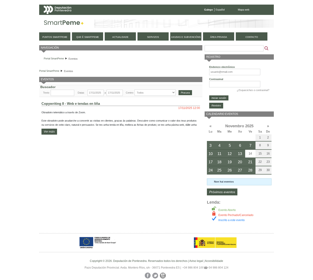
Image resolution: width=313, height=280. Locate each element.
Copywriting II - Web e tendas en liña (70, 103)
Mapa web (243, 9)
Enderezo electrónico (222, 67)
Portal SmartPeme (54, 58)
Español (220, 9)
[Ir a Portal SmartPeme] (64, 23)
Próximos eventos (222, 192)
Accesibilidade (214, 261)
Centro (129, 92)
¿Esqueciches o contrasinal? (253, 90)
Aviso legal (196, 261)
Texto (46, 92)
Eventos (73, 58)
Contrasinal (216, 79)
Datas (81, 92)
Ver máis (49, 131)
